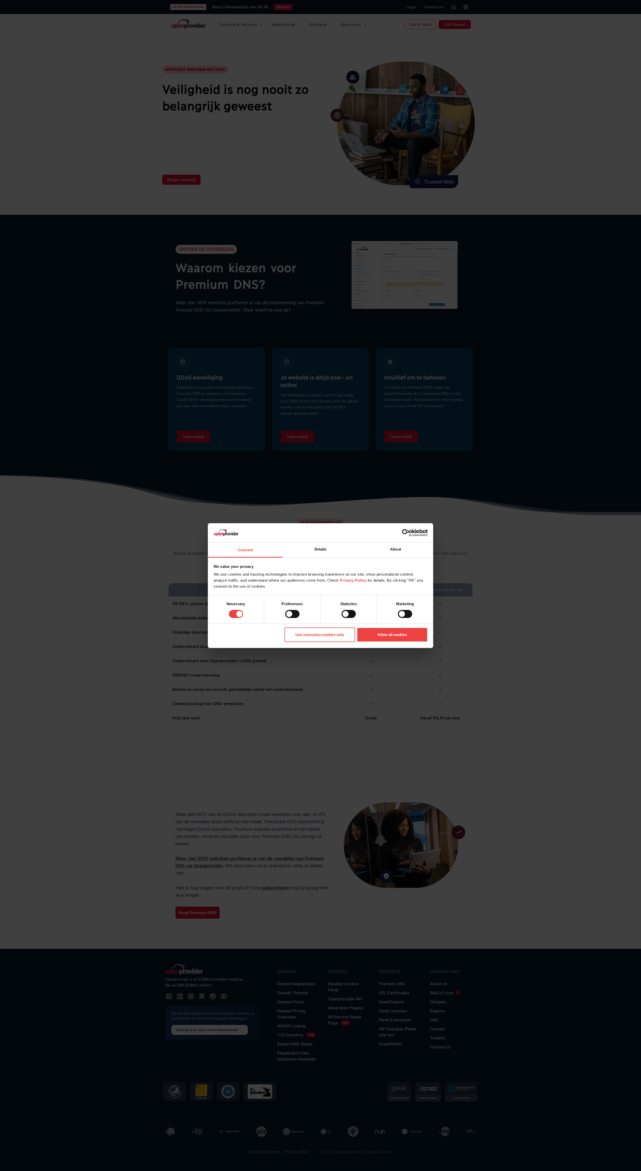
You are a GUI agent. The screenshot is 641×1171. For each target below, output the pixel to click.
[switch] (292, 614)
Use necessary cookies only (319, 634)
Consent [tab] (245, 550)
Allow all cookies (392, 634)
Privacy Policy (353, 580)
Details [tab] (320, 549)
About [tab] (395, 549)
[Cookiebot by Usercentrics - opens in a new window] (406, 533)
